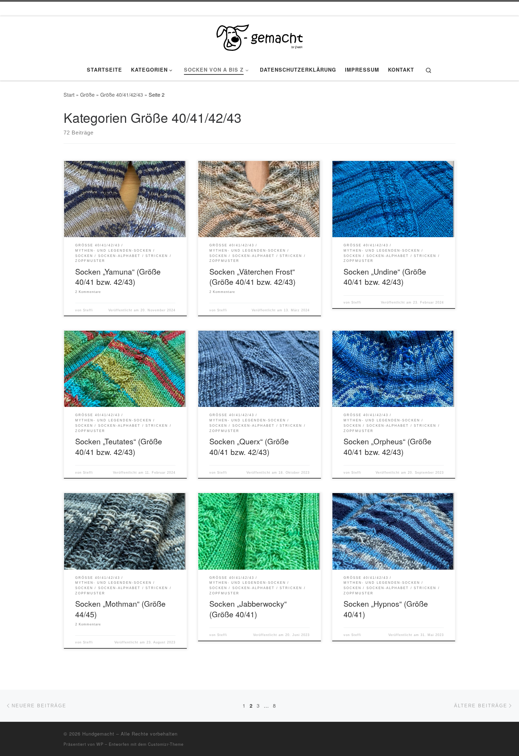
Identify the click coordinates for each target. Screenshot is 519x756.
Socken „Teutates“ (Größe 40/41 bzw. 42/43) (118, 446)
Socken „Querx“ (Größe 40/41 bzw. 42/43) (249, 446)
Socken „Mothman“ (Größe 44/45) (120, 608)
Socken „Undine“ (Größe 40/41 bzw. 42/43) (385, 276)
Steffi (88, 310)
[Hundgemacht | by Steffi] (259, 35)
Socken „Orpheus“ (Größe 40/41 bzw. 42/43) (387, 446)
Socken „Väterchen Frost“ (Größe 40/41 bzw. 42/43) (252, 276)
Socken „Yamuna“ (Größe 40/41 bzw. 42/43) (118, 276)
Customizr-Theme (166, 744)
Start (69, 94)
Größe (87, 94)
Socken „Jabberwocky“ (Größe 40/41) (248, 608)
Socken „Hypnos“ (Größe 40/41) (386, 608)
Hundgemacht (98, 733)
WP (99, 744)
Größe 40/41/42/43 (121, 94)
